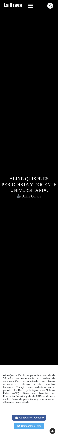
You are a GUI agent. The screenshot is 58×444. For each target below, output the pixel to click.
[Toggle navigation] (30, 5)
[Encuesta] (52, 431)
